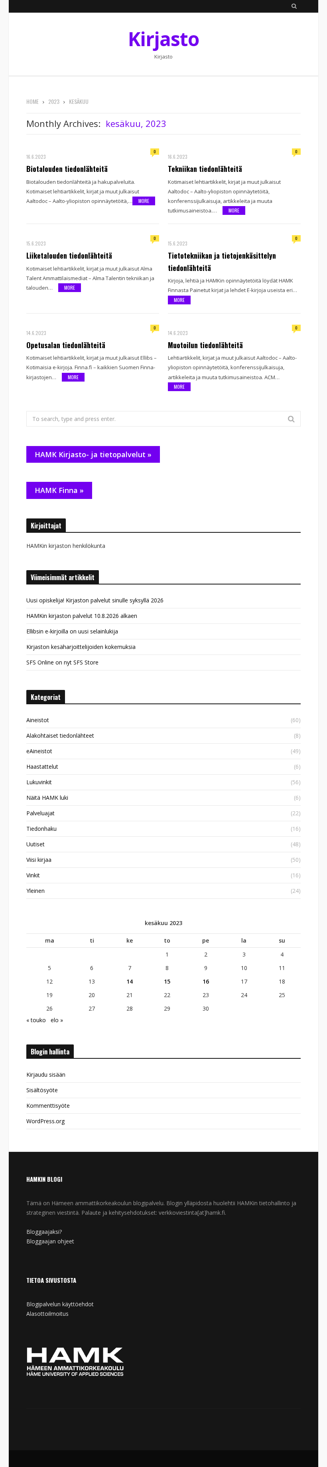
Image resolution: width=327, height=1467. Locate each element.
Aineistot (37, 720)
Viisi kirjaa (38, 859)
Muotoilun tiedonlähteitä (205, 345)
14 (129, 981)
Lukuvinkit (39, 782)
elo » (57, 1020)
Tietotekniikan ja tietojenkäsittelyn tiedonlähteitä (222, 261)
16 (206, 981)
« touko (36, 1020)
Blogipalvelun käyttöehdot (60, 1304)
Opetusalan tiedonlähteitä (65, 345)
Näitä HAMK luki (47, 797)
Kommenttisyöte (48, 1105)
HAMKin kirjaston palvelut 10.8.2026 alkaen (81, 616)
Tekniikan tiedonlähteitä (205, 169)
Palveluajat (40, 813)
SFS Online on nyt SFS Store (62, 662)
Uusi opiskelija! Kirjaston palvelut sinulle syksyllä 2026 (95, 600)
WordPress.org (45, 1121)
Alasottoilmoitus (47, 1313)
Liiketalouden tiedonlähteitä (69, 255)
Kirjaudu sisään (45, 1074)
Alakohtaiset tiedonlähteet (60, 735)
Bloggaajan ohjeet (50, 1241)
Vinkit (33, 875)
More (143, 200)
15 (167, 981)
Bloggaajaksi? (44, 1231)
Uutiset (35, 844)
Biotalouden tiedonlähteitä (67, 169)
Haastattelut (42, 766)
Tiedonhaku (41, 828)
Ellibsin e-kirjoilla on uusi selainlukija (72, 631)
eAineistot (39, 751)
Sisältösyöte (42, 1090)
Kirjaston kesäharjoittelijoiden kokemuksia (81, 647)
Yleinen (35, 890)
